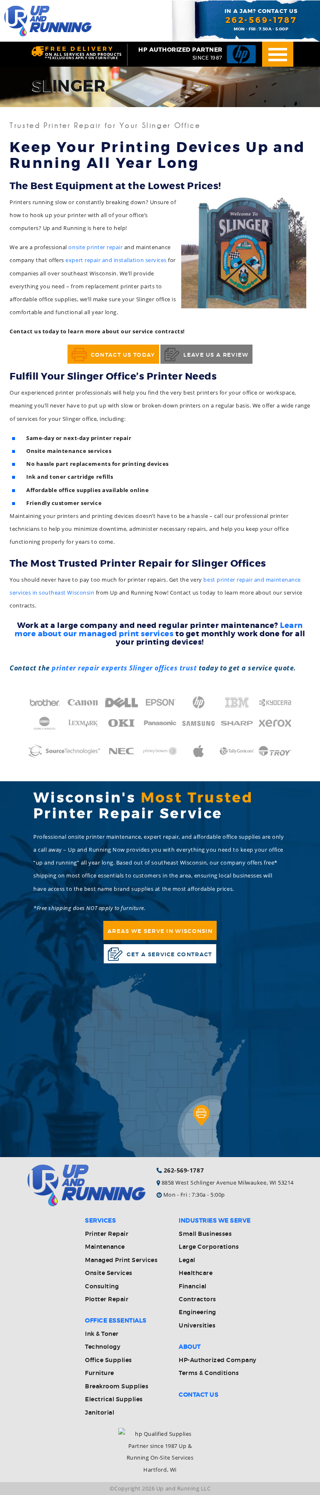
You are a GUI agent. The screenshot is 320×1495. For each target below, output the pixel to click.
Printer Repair (106, 1234)
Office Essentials (116, 1321)
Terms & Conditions (209, 1373)
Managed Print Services (121, 1260)
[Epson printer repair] (160, 707)
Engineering (197, 1312)
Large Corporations (209, 1247)
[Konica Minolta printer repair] (45, 728)
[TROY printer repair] (275, 756)
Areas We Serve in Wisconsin (160, 931)
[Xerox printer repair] (275, 728)
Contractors (197, 1299)
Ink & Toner (102, 1334)
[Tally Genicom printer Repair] (237, 756)
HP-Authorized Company (218, 1360)
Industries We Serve (215, 1221)
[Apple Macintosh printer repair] (198, 756)
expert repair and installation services (115, 260)
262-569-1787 (261, 20)
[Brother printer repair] (45, 707)
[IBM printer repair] (237, 707)
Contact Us (198, 1395)
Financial (193, 1287)
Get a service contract (169, 955)
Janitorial (99, 1413)
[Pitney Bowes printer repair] (160, 756)
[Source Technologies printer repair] (64, 763)
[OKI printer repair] (121, 728)
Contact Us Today (123, 355)
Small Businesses (205, 1234)
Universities (197, 1326)
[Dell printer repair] (121, 707)
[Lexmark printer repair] (83, 728)
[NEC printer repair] (121, 756)
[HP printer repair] (198, 707)
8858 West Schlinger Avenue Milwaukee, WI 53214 (228, 1182)
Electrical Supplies (114, 1399)
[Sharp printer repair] (237, 728)
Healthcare (195, 1273)
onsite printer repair (95, 247)
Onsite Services (108, 1273)
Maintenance (105, 1247)
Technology (102, 1347)
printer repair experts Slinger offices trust (123, 667)
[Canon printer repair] (83, 707)
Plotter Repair (106, 1299)
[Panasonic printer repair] (160, 728)
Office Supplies (108, 1360)
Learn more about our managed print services (159, 630)
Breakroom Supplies (116, 1387)
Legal (187, 1260)
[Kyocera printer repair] (275, 707)
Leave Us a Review (215, 355)
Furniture (99, 1373)
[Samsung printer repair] (198, 728)
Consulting (102, 1287)
